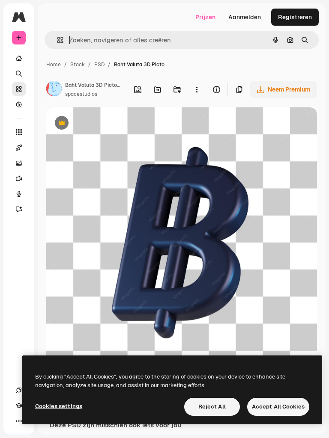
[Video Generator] (19, 178)
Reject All (212, 406)
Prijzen (205, 17)
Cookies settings (58, 406)
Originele (102, 124)
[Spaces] (19, 147)
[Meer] (19, 421)
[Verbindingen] (19, 390)
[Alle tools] (19, 132)
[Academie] (19, 405)
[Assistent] (19, 209)
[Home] (19, 58)
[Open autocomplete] (57, 40)
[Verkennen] (19, 104)
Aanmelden (244, 17)
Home (53, 64)
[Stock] (19, 89)
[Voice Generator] (19, 194)
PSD (99, 64)
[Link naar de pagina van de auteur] (54, 90)
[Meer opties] (196, 89)
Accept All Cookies (278, 406)
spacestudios (81, 94)
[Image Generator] (19, 163)
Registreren (295, 17)
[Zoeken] (19, 73)
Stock (77, 64)
